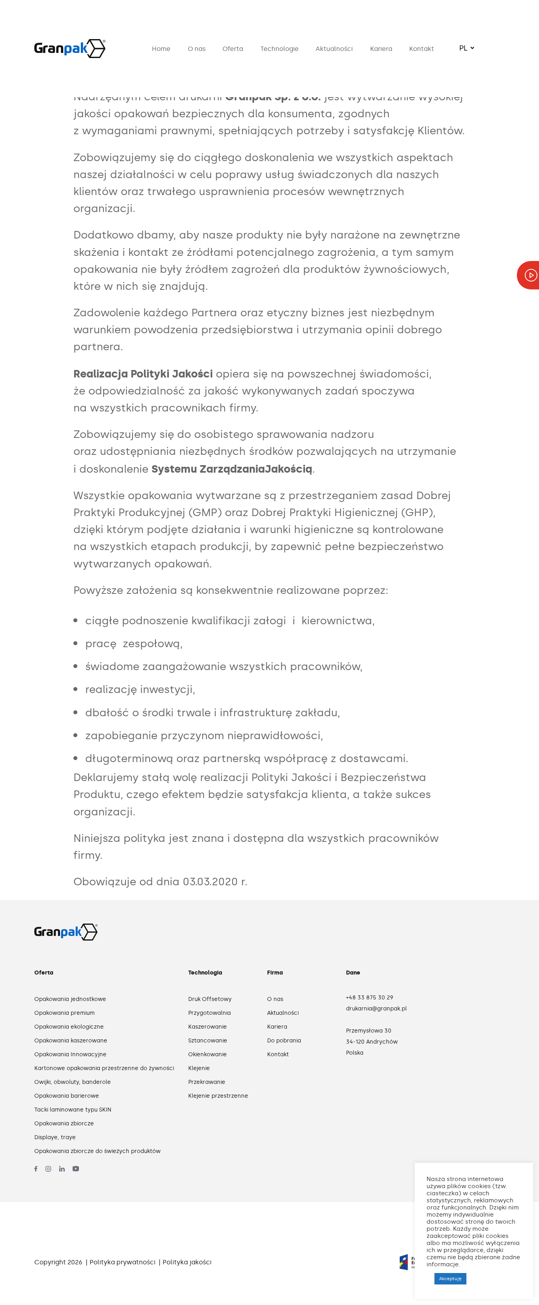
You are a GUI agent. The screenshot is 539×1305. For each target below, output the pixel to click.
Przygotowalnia (209, 1013)
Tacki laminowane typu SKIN (72, 1109)
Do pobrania (284, 1040)
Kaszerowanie (207, 1026)
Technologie (279, 49)
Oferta (233, 49)
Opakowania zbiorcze (64, 1123)
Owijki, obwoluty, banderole (72, 1082)
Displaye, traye (55, 1137)
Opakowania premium (64, 1013)
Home (161, 49)
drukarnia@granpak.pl (376, 1008)
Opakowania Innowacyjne (70, 1054)
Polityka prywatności (122, 1262)
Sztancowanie (207, 1040)
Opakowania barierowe (66, 1096)
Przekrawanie (206, 1082)
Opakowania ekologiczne (69, 1026)
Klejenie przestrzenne (217, 1096)
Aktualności (334, 49)
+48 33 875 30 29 (369, 997)
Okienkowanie (207, 1054)
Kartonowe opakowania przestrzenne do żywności (101, 1068)
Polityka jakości (187, 1262)
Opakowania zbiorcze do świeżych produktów (97, 1151)
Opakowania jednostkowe (70, 999)
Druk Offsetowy (210, 999)
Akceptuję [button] (450, 1278)
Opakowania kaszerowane (70, 1040)
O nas (197, 49)
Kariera (381, 49)
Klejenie (199, 1068)
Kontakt (421, 49)
